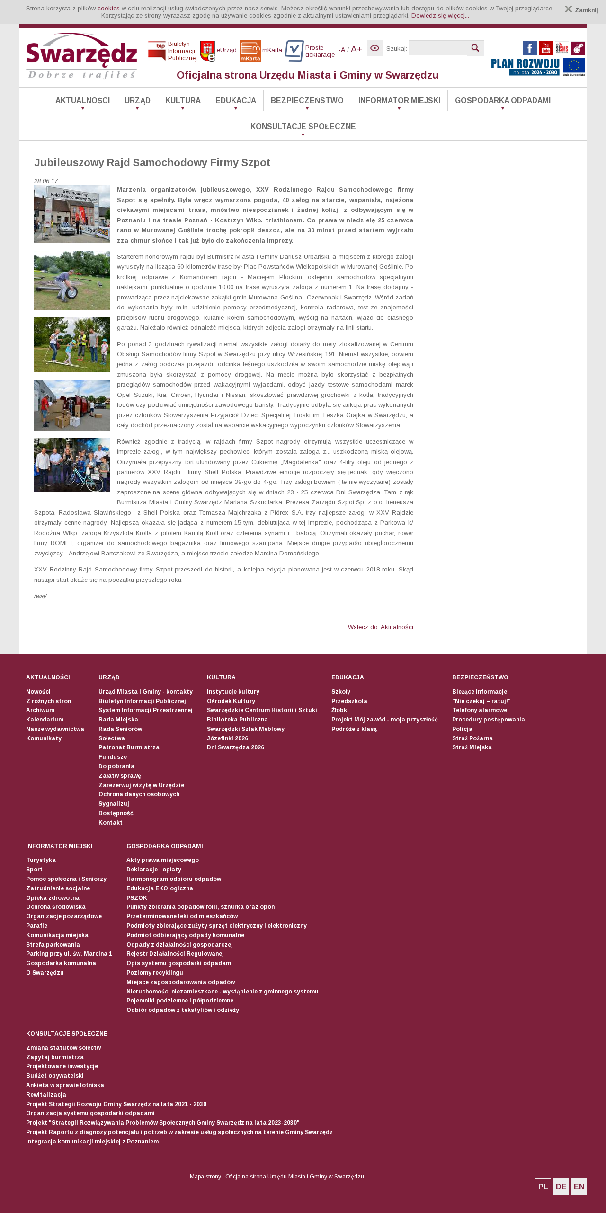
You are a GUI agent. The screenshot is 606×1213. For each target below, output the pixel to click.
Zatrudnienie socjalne (58, 888)
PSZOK (136, 898)
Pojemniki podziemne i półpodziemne (179, 1000)
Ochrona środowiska (56, 907)
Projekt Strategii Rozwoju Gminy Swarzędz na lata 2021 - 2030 (116, 1104)
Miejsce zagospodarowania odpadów (180, 982)
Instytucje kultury (233, 691)
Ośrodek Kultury (231, 701)
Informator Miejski (399, 101)
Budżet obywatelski (55, 1075)
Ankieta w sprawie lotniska (65, 1085)
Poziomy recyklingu (154, 972)
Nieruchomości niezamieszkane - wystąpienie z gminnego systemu (222, 991)
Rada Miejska (118, 719)
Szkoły (340, 691)
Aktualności (82, 101)
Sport (34, 869)
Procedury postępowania (488, 719)
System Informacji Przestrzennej (145, 710)
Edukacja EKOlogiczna (159, 888)
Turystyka (41, 860)
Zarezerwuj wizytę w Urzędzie (141, 785)
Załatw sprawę (119, 776)
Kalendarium (44, 719)
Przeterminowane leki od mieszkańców (182, 916)
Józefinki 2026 (227, 738)
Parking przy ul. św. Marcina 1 (69, 953)
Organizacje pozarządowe (64, 916)
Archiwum (40, 710)
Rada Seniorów (120, 729)
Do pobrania (116, 766)
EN (579, 1187)
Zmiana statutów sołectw (63, 1048)
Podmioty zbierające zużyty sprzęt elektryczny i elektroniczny (216, 926)
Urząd (138, 101)
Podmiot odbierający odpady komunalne (185, 935)
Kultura (183, 101)
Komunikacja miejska (57, 935)
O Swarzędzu (45, 972)
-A (342, 49)
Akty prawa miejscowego (162, 860)
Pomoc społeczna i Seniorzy (66, 879)
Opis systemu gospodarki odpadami (179, 963)
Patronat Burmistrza (129, 747)
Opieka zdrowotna (53, 898)
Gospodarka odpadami (503, 101)
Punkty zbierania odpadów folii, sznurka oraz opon (200, 907)
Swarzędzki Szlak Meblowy (246, 729)
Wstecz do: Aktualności (380, 627)
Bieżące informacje (479, 691)
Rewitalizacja (46, 1094)
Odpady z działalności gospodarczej (179, 944)
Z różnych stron (48, 701)
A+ (356, 49)
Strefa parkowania (53, 944)
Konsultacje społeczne (303, 127)
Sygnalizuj (113, 803)
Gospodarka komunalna (61, 963)
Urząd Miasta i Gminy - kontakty (145, 691)
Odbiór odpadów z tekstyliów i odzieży (182, 1010)
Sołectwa (111, 738)
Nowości (38, 691)
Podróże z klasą (354, 729)
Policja (462, 729)
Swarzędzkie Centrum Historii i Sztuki (262, 710)
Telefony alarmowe (479, 710)
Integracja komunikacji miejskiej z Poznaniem (92, 1141)
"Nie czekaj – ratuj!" (481, 701)
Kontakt (110, 822)
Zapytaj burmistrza (55, 1057)
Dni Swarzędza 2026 (235, 747)
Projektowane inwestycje (62, 1066)
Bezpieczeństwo (307, 101)
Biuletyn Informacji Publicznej (142, 701)
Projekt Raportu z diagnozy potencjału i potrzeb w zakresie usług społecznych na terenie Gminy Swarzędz (179, 1132)
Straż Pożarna (472, 738)
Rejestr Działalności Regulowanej (175, 953)
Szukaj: (396, 48)
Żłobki (340, 710)
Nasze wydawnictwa (55, 729)
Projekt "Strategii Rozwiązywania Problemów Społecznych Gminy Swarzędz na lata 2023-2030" (163, 1122)
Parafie (36, 926)
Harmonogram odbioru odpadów (173, 879)
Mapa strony (205, 1176)
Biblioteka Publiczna (237, 719)
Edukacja (235, 101)
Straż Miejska (472, 747)
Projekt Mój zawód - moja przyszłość (384, 719)
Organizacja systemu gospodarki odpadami (90, 1113)
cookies (109, 8)
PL (543, 1187)
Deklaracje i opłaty (153, 869)
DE (561, 1187)
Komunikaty (44, 738)
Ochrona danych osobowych (138, 794)
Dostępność (116, 813)
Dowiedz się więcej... (440, 15)
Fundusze (112, 757)
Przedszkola (349, 701)
